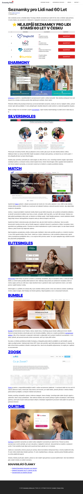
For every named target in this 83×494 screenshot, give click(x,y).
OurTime (16, 406)
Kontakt (76, 2)
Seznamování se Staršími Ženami (22, 472)
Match (15, 168)
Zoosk (14, 352)
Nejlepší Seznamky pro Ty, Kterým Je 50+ (24, 470)
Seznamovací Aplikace (58, 2)
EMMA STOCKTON (16, 12)
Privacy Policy (60, 488)
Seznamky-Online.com (28, 488)
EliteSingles (20, 243)
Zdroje (69, 2)
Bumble (15, 295)
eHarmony (19, 62)
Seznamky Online (45, 2)
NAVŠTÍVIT (66, 36)
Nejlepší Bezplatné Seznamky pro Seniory (24, 468)
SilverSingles (22, 116)
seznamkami (35, 109)
